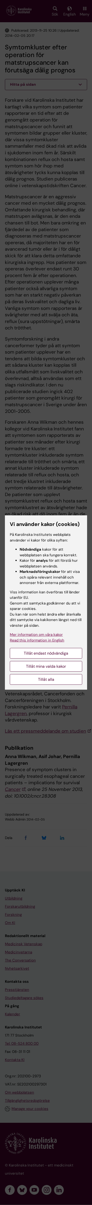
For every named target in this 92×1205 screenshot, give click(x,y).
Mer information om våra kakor (36, 634)
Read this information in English (37, 640)
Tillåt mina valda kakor (46, 666)
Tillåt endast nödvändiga (46, 653)
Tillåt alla (46, 679)
